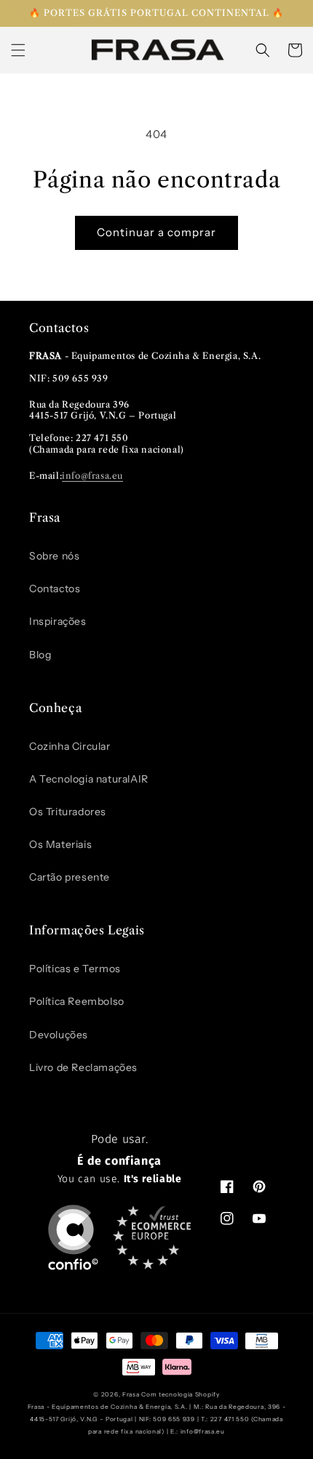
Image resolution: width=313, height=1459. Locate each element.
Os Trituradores (67, 811)
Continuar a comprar (156, 232)
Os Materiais (60, 844)
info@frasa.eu (92, 475)
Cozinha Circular (70, 746)
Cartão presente (69, 877)
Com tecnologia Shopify (180, 1394)
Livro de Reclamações (83, 1067)
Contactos (54, 588)
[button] (18, 50)
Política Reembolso (76, 1001)
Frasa (131, 1394)
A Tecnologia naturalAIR (88, 778)
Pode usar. (120, 1158)
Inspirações (58, 621)
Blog (40, 654)
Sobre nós (54, 555)
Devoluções (58, 1034)
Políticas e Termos (75, 968)
